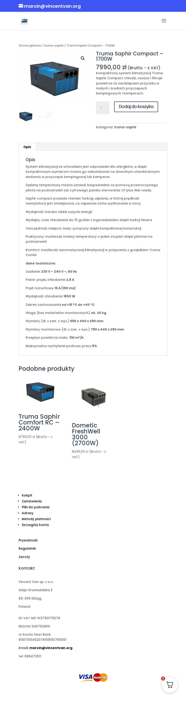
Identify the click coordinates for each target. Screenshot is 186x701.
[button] (83, 58)
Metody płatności (36, 519)
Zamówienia (32, 501)
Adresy (27, 513)
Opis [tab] (27, 147)
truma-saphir (54, 45)
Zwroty (24, 557)
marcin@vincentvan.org (50, 648)
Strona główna (30, 45)
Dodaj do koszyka (136, 107)
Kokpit (27, 495)
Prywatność (28, 540)
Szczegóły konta (35, 525)
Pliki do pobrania (35, 507)
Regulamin (27, 548)
